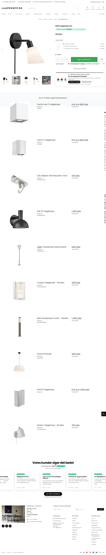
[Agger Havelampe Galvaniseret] (19, 261)
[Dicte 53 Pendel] (19, 368)
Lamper (74, 525)
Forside (3, 552)
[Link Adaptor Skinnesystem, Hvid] (19, 189)
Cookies (93, 544)
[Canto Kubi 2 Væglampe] (19, 118)
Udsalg (74, 537)
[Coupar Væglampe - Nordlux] (19, 296)
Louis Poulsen (76, 523)
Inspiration (75, 534)
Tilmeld (100, 509)
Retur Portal (94, 532)
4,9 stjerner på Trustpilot (95, 2)
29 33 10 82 (58, 520)
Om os (93, 518)
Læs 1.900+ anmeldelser (53, 494)
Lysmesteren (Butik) (97, 530)
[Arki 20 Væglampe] (19, 225)
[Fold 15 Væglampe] (19, 403)
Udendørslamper (76, 527)
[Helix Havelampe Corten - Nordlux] (19, 332)
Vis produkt (75, 107)
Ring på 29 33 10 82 (86, 82)
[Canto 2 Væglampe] (19, 154)
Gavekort (93, 542)
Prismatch (94, 520)
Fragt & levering (95, 527)
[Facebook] (3, 526)
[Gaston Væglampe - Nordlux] (19, 439)
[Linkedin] (10, 526)
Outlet (74, 539)
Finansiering (94, 523)
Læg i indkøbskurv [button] (84, 60)
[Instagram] (6, 526)
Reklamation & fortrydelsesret (95, 535)
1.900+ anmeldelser (81, 29)
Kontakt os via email (74, 82)
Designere (75, 530)
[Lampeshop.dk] (12, 8)
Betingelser (94, 525)
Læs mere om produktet (80, 68)
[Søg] (77, 8)
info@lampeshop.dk (60, 518)
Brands (74, 520)
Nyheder (74, 518)
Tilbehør (74, 532)
